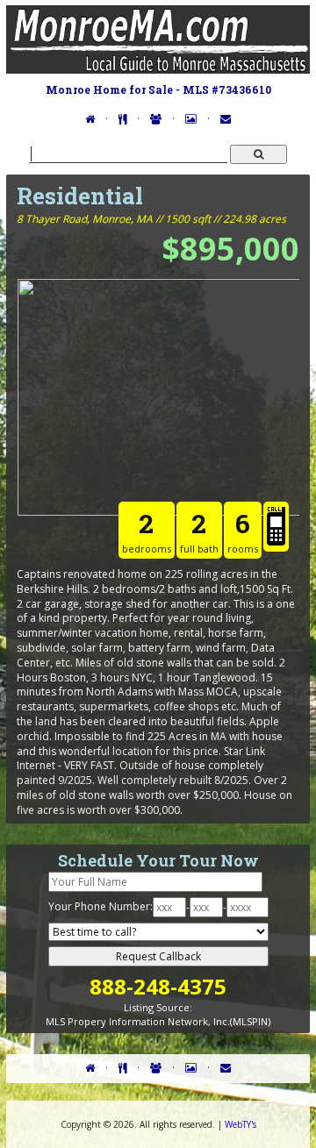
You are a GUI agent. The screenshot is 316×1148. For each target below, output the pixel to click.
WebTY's (240, 1124)
